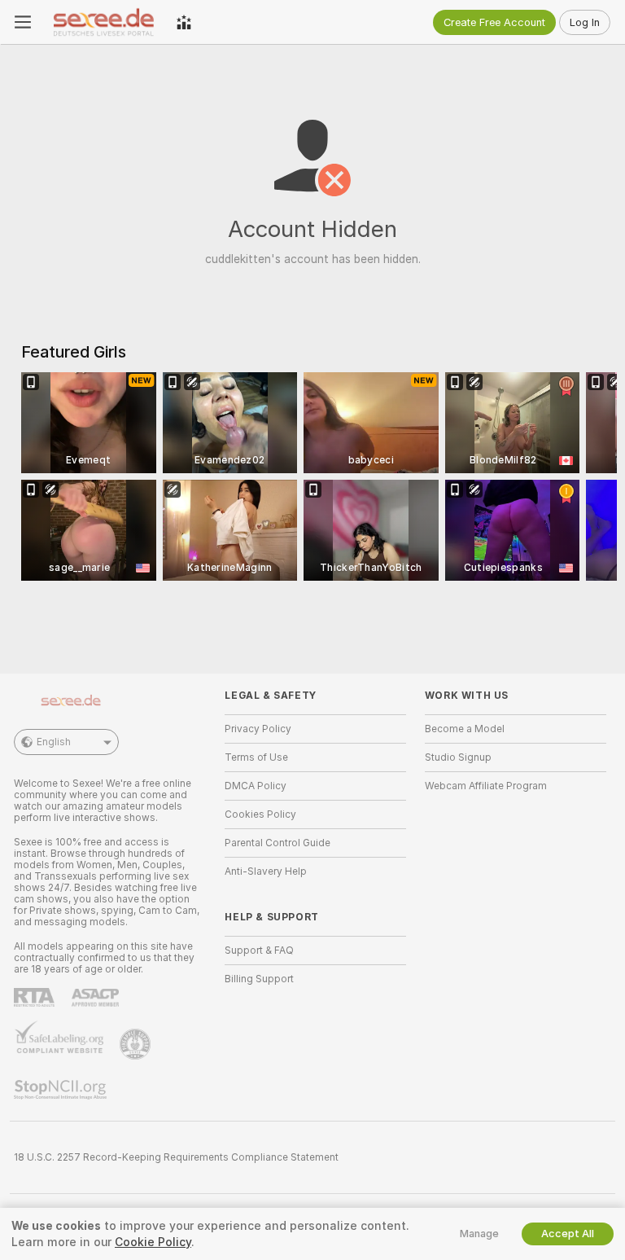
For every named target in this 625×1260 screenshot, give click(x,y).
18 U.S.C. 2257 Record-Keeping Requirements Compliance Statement (176, 1157)
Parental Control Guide (277, 843)
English (54, 742)
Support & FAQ (259, 950)
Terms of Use (256, 757)
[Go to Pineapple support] (137, 1044)
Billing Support (259, 979)
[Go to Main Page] (104, 22)
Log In (585, 22)
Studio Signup (458, 757)
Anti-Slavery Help (266, 871)
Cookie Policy (153, 1242)
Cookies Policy (260, 814)
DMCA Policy (255, 786)
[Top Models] (184, 22)
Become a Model (465, 729)
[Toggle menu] (23, 22)
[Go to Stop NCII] (62, 1090)
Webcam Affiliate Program (486, 786)
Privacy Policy (258, 729)
